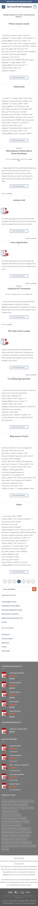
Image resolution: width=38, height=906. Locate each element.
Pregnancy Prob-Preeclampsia (11, 815)
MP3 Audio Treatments (10, 614)
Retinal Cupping (24, 835)
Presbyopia (22, 818)
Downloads (6, 651)
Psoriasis (5, 825)
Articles (19, 148)
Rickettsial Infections (8, 842)
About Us (6, 896)
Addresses (5, 643)
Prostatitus (25, 822)
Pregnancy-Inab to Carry (9, 811)
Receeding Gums (25, 828)
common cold (19, 200)
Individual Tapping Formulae (12, 610)
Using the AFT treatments (19, 288)
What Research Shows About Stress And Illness (19, 152)
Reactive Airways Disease (10, 828)
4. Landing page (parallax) (19, 378)
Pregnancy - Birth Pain (26, 808)
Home (19, 504)
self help (33, 846)
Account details (7, 638)
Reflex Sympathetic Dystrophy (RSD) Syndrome (16, 832)
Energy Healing (22, 801)
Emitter (4, 622)
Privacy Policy (16, 896)
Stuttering (5, 849)
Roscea (19, 842)
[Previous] (5, 581)
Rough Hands (27, 842)
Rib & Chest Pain (21, 839)
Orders (4, 647)
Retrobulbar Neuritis (8, 839)
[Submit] (34, 589)
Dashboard (6, 634)
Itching (31, 801)
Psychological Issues (9, 602)
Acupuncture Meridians (9, 801)
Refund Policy (29, 896)
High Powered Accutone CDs (12, 618)
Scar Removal (15, 846)
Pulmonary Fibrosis (15, 825)
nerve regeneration (19, 242)
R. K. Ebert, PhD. (28, 294)
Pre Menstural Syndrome (9, 818)
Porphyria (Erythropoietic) (10, 808)
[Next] (33, 581)
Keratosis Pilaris (7, 804)
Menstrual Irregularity (20, 804)
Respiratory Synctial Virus (10, 835)
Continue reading (19, 77)
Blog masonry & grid (19, 436)
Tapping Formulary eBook (11, 606)
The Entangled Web (28, 903)
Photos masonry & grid (19, 23)
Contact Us (19, 897)
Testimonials (19, 86)
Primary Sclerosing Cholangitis (11, 822)
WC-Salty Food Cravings (19, 331)
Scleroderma (25, 846)
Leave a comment (31, 238)
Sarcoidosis (5, 846)
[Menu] (3, 7)
